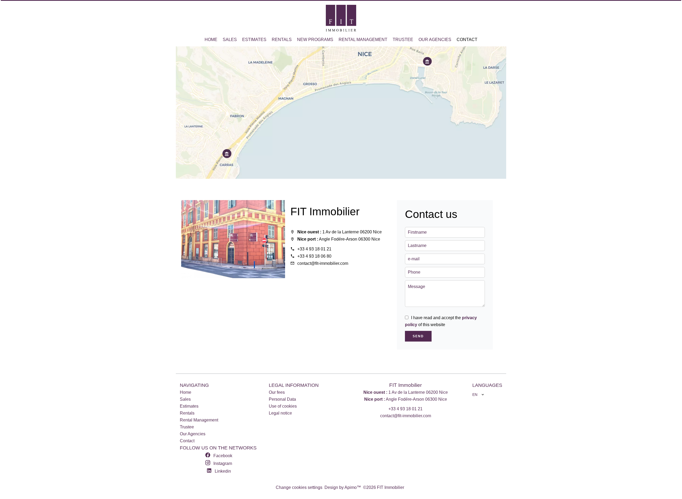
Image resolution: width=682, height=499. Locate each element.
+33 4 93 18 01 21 (314, 249)
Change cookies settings (299, 487)
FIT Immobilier (325, 211)
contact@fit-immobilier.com (322, 263)
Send (418, 336)
